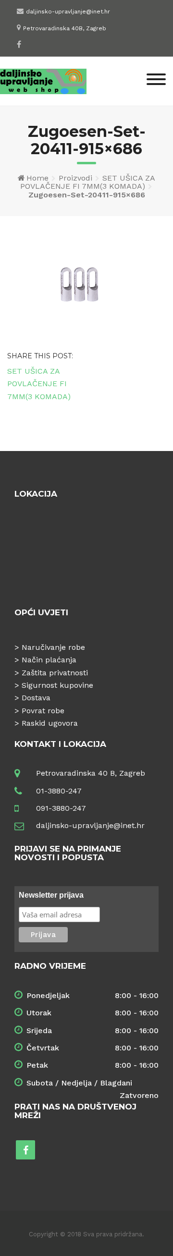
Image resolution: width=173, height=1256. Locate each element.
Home (37, 178)
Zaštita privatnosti (55, 672)
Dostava (36, 697)
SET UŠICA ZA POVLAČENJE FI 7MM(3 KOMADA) (87, 182)
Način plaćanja (49, 659)
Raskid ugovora (50, 723)
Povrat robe (43, 710)
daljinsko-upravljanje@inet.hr (68, 11)
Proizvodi (75, 178)
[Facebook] (19, 44)
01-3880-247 (59, 790)
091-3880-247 (61, 808)
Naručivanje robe (53, 647)
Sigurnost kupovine (57, 685)
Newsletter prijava (51, 895)
